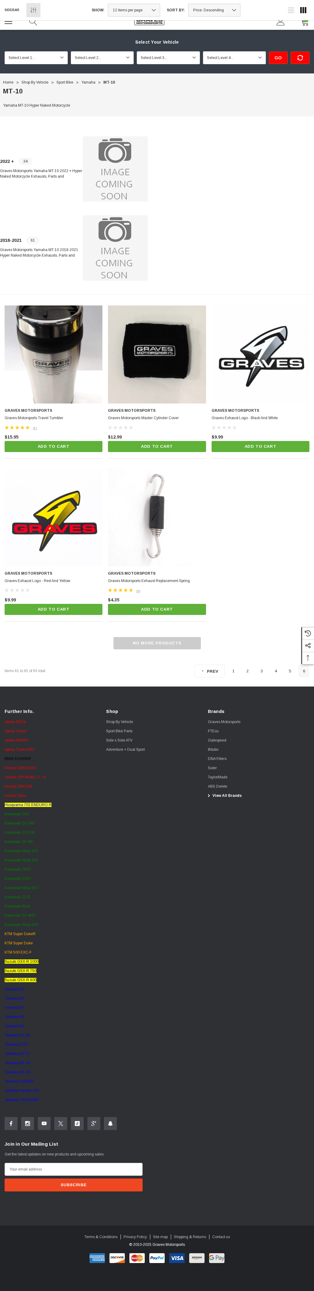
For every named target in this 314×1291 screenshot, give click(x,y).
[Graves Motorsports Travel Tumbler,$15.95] (53, 354)
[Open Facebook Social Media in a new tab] (11, 1123)
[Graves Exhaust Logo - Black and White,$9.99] (260, 354)
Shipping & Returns (190, 1237)
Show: (98, 10)
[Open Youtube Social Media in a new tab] (44, 1123)
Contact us (221, 1237)
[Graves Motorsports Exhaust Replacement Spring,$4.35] (157, 517)
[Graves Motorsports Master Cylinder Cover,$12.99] (157, 354)
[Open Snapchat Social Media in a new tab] (110, 1123)
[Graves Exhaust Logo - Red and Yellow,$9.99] (53, 517)
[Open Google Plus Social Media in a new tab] (93, 1123)
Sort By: (176, 10)
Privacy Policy (135, 1237)
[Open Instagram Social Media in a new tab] (27, 1123)
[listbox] (214, 10)
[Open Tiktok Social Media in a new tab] (77, 1123)
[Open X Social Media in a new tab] (60, 1123)
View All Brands (227, 795)
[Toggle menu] (9, 20)
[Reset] (300, 58)
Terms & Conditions (100, 1237)
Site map (160, 1237)
